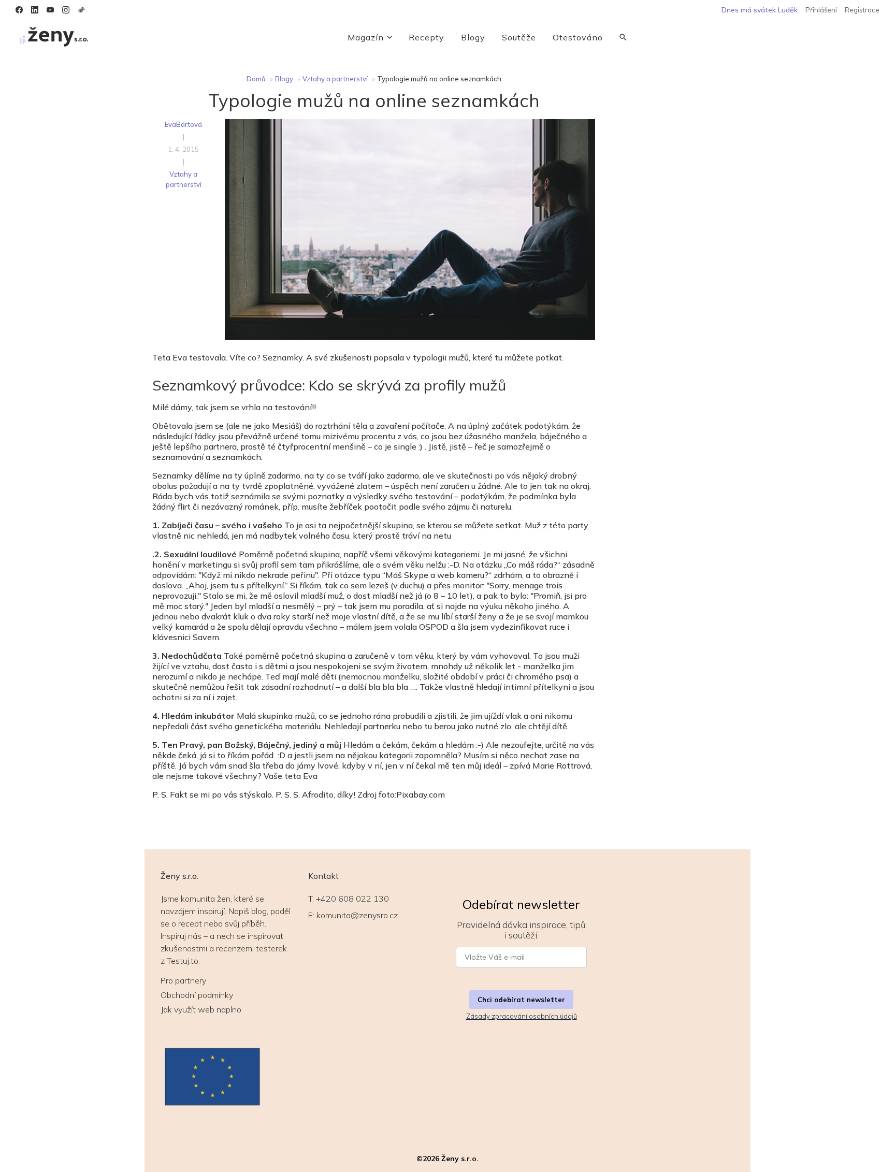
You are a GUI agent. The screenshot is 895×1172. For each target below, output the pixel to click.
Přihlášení (821, 10)
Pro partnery (183, 980)
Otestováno (578, 37)
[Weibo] (81, 9)
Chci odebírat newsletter (521, 999)
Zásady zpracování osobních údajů (521, 1016)
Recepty (426, 37)
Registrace (862, 10)
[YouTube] (50, 9)
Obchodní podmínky (197, 995)
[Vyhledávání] (623, 37)
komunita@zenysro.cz (357, 915)
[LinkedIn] (34, 9)
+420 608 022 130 (352, 898)
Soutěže (519, 37)
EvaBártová (183, 124)
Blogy (473, 37)
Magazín (366, 37)
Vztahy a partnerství (335, 79)
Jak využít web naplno (201, 1009)
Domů (256, 79)
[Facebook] (19, 9)
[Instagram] (65, 9)
